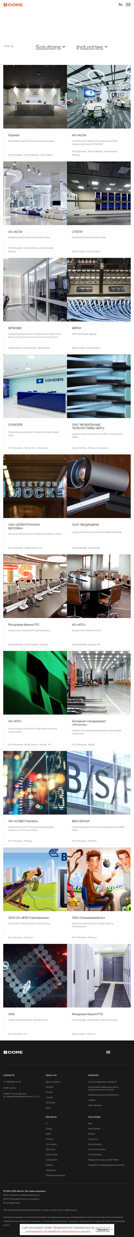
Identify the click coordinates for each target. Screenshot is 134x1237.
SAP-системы (94, 1105)
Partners (49, 1087)
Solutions (49, 47)
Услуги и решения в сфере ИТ (102, 1082)
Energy (49, 1129)
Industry (49, 1165)
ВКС (90, 1123)
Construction (52, 1160)
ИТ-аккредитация (11, 1203)
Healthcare (51, 1170)
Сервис (91, 1100)
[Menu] (128, 5)
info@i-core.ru (9, 1088)
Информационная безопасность (103, 1095)
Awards (49, 1092)
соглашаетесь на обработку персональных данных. (58, 1231)
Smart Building (95, 1144)
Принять (102, 1229)
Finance (49, 1139)
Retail (48, 1134)
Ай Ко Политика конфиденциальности (21, 1195)
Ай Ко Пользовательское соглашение (21, 1199)
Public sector (52, 1154)
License (49, 1097)
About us (51, 1075)
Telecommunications (55, 1175)
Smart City (93, 1139)
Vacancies (50, 1102)
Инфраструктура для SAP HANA (103, 1160)
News (48, 1108)
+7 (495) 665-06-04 (12, 1082)
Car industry (51, 1144)
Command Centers (97, 1149)
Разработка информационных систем (106, 1165)
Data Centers (94, 1129)
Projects (51, 1117)
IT (46, 1123)
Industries (90, 47)
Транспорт (51, 1149)
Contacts (8, 1075)
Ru (121, 4)
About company (53, 1082)
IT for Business (94, 1154)
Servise (91, 1134)
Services (93, 1075)
